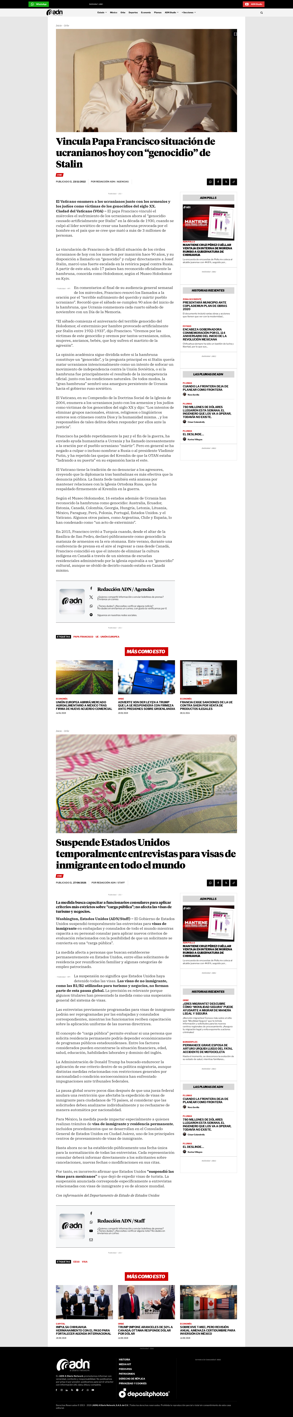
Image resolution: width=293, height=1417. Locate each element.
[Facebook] (218, 182)
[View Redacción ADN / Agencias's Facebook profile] (91, 588)
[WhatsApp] (210, 182)
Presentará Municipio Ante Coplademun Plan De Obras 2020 (205, 306)
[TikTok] (82, 1390)
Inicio (59, 26)
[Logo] (55, 12)
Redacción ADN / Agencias (125, 589)
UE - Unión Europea (107, 636)
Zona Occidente (192, 299)
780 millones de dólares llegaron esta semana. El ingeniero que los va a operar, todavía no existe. (207, 412)
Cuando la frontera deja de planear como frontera (205, 388)
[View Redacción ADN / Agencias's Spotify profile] (91, 615)
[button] (238, 12)
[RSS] (72, 1390)
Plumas (187, 383)
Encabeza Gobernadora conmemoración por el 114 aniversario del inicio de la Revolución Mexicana (205, 334)
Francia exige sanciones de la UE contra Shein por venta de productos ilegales (206, 706)
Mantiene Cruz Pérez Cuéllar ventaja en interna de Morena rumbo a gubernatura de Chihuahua (207, 250)
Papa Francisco (83, 636)
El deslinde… (193, 434)
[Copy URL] (233, 182)
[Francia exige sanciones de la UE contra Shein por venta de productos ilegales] (208, 677)
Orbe (66, 26)
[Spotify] (77, 1390)
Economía (61, 699)
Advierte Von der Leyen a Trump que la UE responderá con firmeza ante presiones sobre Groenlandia (146, 706)
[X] (225, 182)
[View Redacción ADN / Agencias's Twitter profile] (91, 597)
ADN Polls (189, 242)
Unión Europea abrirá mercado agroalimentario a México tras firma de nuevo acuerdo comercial (84, 706)
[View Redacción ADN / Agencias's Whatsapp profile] (91, 606)
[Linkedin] (67, 1390)
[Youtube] (93, 1390)
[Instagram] (61, 1390)
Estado (187, 326)
